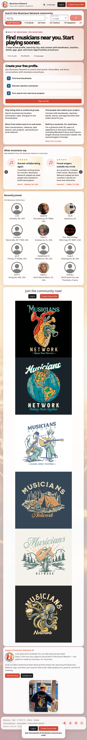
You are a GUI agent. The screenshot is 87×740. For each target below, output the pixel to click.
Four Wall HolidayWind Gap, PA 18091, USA (70, 238)
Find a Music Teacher (36, 723)
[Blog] (65, 723)
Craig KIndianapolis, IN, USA (70, 257)
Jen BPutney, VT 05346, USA (17, 257)
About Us (6, 720)
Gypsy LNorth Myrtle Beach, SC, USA (43, 277)
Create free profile (76, 4)
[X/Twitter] (70, 723)
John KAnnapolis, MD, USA (17, 276)
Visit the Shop (12, 675)
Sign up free (43, 101)
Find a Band (21, 723)
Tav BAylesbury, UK (70, 217)
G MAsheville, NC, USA (17, 217)
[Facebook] (76, 723)
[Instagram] (82, 723)
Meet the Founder (53, 141)
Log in (61, 4)
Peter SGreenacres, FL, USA (43, 238)
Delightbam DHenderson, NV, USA (43, 257)
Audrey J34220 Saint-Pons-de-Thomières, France (70, 277)
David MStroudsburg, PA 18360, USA (44, 219)
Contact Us (27, 675)
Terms (29, 720)
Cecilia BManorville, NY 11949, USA (17, 238)
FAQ (13, 720)
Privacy (36, 720)
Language (51, 4)
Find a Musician (9, 723)
